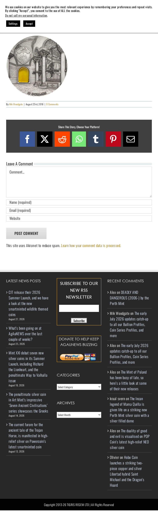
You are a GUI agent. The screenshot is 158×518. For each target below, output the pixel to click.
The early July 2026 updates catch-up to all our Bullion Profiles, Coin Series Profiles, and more (129, 324)
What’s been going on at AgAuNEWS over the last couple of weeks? (25, 333)
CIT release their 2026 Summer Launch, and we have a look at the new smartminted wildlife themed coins (29, 303)
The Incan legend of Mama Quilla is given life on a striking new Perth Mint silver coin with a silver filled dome (129, 409)
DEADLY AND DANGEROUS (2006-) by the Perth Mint (129, 297)
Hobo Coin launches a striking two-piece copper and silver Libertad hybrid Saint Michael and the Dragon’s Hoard (127, 471)
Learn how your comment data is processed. (91, 245)
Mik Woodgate (16, 104)
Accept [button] (29, 23)
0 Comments (52, 104)
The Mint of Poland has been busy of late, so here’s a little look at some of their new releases (128, 380)
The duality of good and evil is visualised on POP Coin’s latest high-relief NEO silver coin (130, 439)
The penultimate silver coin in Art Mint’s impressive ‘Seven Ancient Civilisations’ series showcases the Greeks (28, 402)
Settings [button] (13, 23)
